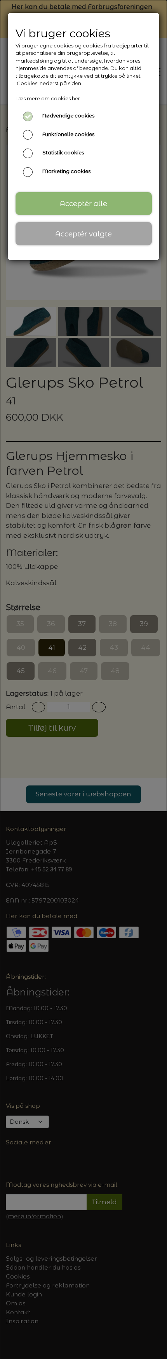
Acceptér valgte (83, 233)
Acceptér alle (83, 203)
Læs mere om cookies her (48, 98)
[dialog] (83, 679)
